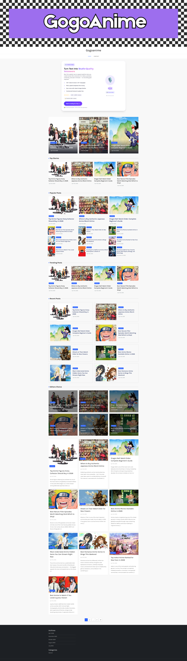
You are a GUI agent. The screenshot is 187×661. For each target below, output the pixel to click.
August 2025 (52, 642)
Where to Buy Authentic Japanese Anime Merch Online (126, 312)
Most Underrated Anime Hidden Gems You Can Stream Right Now (81, 373)
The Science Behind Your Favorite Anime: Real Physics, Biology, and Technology (126, 251)
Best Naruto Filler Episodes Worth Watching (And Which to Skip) (127, 181)
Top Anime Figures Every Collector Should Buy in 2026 (81, 312)
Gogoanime (93, 50)
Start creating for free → (73, 103)
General (53, 142)
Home (89, 56)
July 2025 (51, 645)
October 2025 (52, 639)
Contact (96, 56)
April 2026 (51, 633)
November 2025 (53, 636)
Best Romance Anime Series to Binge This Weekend (125, 373)
